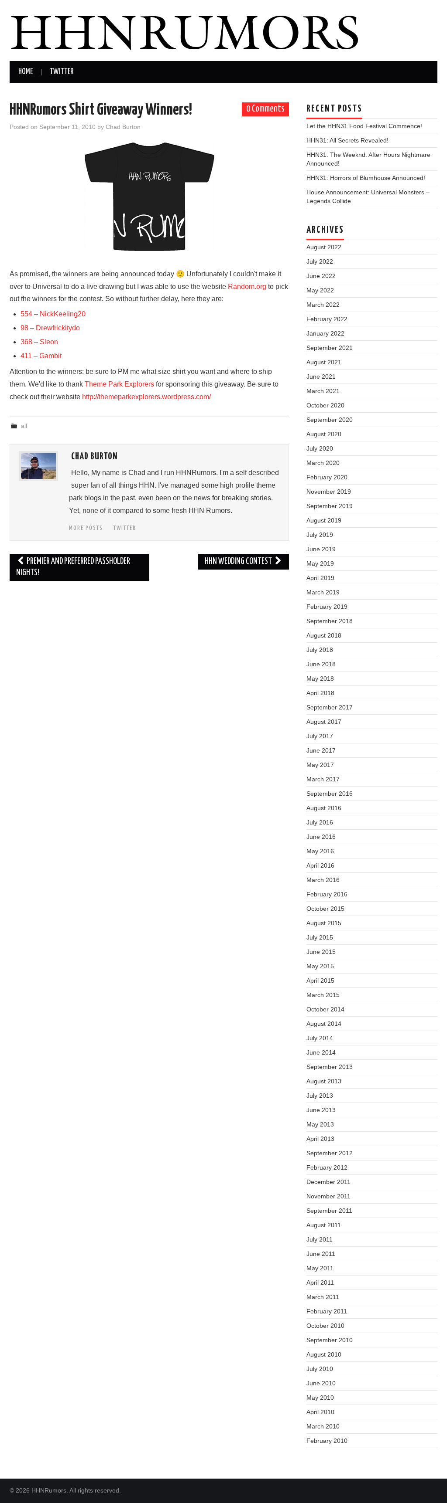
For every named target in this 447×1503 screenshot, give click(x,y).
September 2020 (329, 419)
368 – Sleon (39, 342)
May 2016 (320, 851)
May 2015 (320, 966)
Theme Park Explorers (119, 384)
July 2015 (319, 937)
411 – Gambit (42, 356)
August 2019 (323, 520)
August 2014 (323, 1023)
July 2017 (319, 736)
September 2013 (329, 1066)
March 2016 (323, 879)
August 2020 (323, 434)
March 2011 (322, 1296)
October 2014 (325, 1009)
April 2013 (320, 1138)
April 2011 (320, 1282)
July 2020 (319, 448)
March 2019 (323, 592)
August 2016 (323, 807)
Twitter (61, 72)
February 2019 (326, 606)
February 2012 (326, 1167)
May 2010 (320, 1397)
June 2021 (321, 376)
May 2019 (320, 563)
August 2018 (323, 635)
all (24, 425)
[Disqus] (149, 696)
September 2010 (329, 1340)
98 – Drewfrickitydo (51, 328)
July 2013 (319, 1095)
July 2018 (319, 649)
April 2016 (320, 865)
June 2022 (321, 275)
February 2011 (326, 1311)
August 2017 (323, 721)
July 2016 (319, 822)
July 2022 (319, 261)
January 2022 (325, 333)
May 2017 (320, 764)
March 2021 (323, 390)
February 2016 (326, 894)
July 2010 (319, 1368)
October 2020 (325, 405)
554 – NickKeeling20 (53, 314)
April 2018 (320, 692)
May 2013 (320, 1124)
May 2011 (320, 1268)
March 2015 (323, 994)
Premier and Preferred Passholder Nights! (73, 567)
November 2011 (328, 1196)
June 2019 (321, 549)
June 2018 (321, 664)
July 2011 (319, 1239)
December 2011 (328, 1181)
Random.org (247, 286)
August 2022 (323, 247)
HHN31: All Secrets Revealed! (347, 140)
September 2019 (329, 505)
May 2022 (320, 290)
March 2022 (323, 304)
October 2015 (325, 908)
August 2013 (323, 1081)
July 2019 (319, 534)
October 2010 (325, 1325)
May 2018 (320, 678)
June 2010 (321, 1383)
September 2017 (329, 707)
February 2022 (326, 319)
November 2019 (328, 491)
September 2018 (329, 620)
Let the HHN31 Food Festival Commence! (364, 125)
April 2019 (320, 577)
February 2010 (326, 1440)
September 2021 (329, 347)
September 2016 (329, 793)
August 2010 (323, 1354)
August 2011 (323, 1224)
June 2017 (321, 750)
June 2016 (321, 836)
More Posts (86, 528)
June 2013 (321, 1109)
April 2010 (320, 1411)
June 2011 (320, 1253)
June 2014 (321, 1052)
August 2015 (323, 922)
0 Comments (265, 109)
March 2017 (323, 779)
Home (25, 72)
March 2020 (323, 462)
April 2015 (320, 980)
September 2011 (329, 1210)
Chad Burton (123, 126)
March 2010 (323, 1426)
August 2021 (323, 362)
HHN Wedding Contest (239, 561)
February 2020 (326, 477)
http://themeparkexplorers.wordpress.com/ (146, 396)
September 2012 (329, 1153)
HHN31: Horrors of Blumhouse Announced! (365, 177)
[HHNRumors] (184, 30)
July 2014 (319, 1038)
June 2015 (321, 951)
